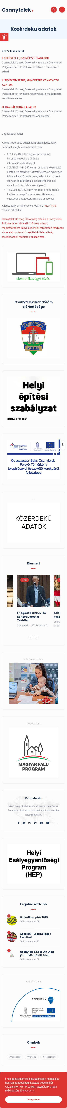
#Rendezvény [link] (49, 1057)
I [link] (2, 58)
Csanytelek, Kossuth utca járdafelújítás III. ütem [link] (37, 953)
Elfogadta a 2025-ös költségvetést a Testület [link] (31, 616)
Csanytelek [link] (18, 9)
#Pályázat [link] (31, 1057)
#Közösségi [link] (15, 1057)
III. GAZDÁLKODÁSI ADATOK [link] (19, 107)
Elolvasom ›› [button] (27, 1090)
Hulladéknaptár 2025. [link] (34, 917)
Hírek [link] (24, 580)
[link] (4, 37)
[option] (33, 601)
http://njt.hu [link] (50, 205)
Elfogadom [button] (33, 1099)
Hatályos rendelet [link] (17, 418)
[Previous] (30, 637)
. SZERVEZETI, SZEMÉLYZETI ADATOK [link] (26, 58)
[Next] (36, 637)
